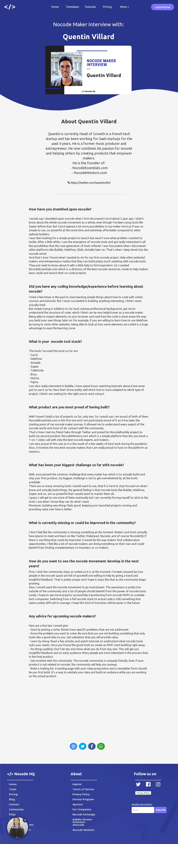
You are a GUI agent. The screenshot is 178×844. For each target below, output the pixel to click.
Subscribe (161, 810)
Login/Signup (162, 7)
